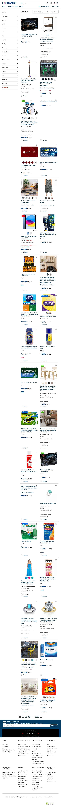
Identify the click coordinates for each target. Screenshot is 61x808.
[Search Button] (47, 3)
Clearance (9, 6)
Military (21, 6)
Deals (3, 6)
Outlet (15, 6)
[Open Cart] (57, 3)
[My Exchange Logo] (11, 3)
